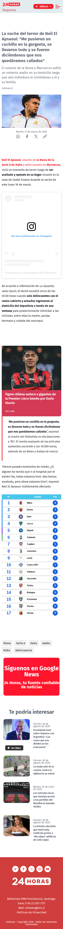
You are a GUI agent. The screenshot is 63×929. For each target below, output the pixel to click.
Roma (7, 643)
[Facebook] (27, 136)
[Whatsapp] (18, 136)
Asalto (46, 643)
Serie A (20, 643)
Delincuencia (23, 650)
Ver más (10, 411)
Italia (33, 643)
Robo (7, 650)
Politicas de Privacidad (31, 912)
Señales (44, 6)
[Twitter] (36, 136)
